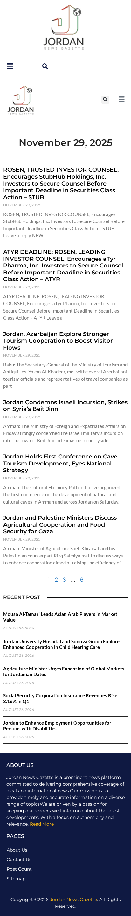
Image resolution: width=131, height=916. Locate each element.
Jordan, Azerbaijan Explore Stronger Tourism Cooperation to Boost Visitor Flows (58, 341)
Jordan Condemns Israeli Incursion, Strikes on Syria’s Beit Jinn (65, 406)
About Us (17, 850)
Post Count (19, 869)
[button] (45, 66)
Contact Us (19, 859)
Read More (42, 824)
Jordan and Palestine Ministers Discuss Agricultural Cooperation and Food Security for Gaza (60, 524)
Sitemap (16, 878)
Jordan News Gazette (73, 899)
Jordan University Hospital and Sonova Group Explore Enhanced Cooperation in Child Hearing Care (61, 644)
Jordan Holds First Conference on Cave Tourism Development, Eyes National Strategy (60, 463)
